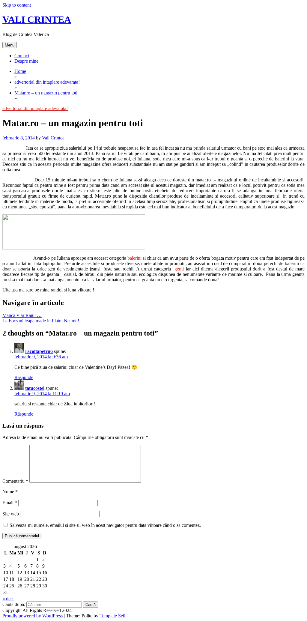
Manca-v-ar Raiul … (22, 315)
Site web (10, 513)
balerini (134, 258)
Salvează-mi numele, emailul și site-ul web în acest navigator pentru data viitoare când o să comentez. (105, 525)
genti (179, 268)
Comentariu (15, 481)
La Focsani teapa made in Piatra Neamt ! (40, 320)
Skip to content (16, 4)
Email (9, 502)
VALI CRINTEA (36, 19)
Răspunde (23, 377)
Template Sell (112, 615)
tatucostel (34, 388)
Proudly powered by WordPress (33, 615)
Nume (10, 491)
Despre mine (26, 61)
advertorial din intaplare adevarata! (35, 108)
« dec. (8, 598)
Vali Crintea (53, 137)
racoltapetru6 (39, 351)
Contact (21, 55)
